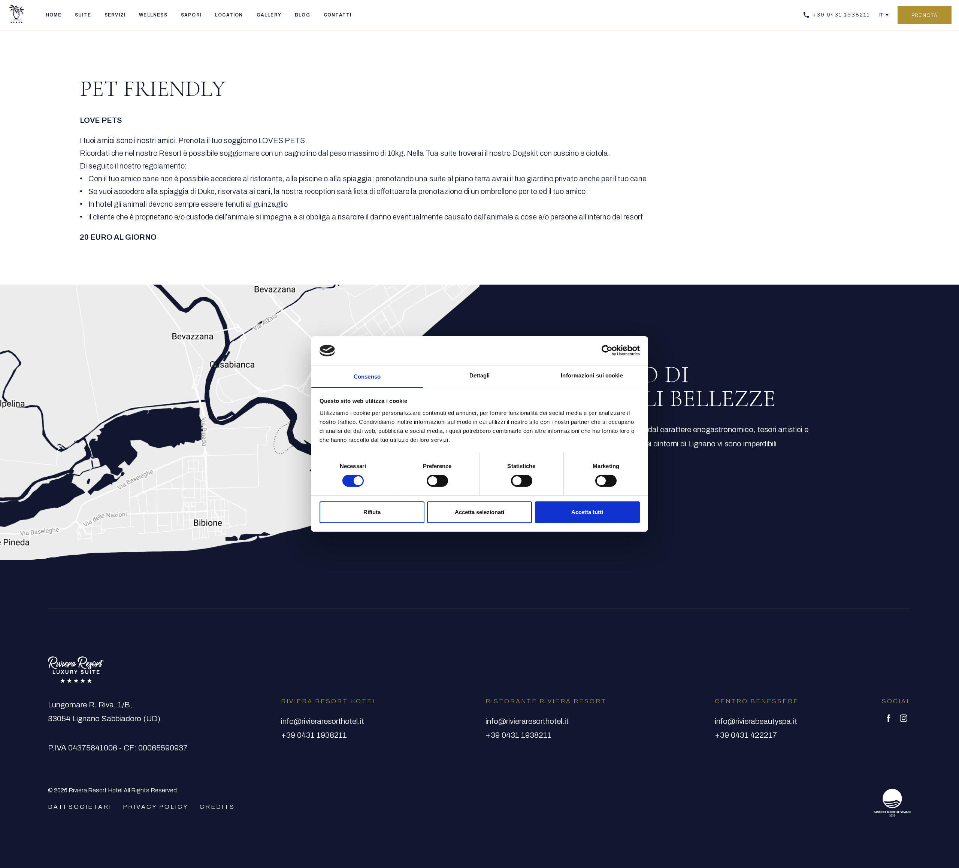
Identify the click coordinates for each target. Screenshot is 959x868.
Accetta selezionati (479, 512)
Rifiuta (372, 512)
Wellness (153, 15)
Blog (302, 15)
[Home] (16, 15)
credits (217, 807)
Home (53, 15)
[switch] (437, 481)
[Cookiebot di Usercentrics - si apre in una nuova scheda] (607, 350)
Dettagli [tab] (479, 375)
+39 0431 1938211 (841, 15)
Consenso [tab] (367, 376)
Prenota (924, 15)
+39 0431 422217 (746, 735)
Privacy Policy (155, 807)
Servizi (115, 15)
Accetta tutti (587, 512)
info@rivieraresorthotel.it (322, 721)
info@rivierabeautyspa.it (756, 721)
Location (229, 15)
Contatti (338, 15)
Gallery (269, 15)
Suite (83, 15)
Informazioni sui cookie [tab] (592, 375)
